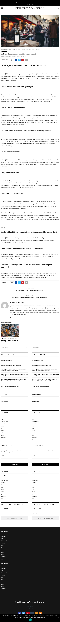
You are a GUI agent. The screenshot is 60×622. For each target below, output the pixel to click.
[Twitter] (23, 613)
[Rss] (36, 613)
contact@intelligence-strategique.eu (34, 609)
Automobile (3, 417)
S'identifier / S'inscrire (38, 2)
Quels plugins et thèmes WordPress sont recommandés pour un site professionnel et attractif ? (13, 369)
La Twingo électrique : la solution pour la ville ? (30, 290)
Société (2, 433)
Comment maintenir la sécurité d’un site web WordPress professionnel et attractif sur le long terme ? (14, 364)
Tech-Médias (3, 437)
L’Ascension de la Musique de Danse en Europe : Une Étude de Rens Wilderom (9, 340)
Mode (2, 428)
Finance (2, 426)
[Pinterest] (28, 613)
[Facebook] (19, 613)
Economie (3, 424)
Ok (30, 619)
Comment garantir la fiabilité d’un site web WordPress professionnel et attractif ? (14, 359)
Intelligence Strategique (6, 56)
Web (2, 439)
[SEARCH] (26, 347)
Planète (2, 430)
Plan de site (30, 606)
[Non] (58, 618)
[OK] (40, 613)
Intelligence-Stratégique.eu (30, 7)
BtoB (2, 419)
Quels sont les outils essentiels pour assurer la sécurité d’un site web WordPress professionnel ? (13, 380)
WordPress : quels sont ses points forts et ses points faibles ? (30, 297)
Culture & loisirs (4, 51)
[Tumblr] (32, 613)
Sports (2, 435)
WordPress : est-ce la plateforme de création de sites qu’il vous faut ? (14, 375)
